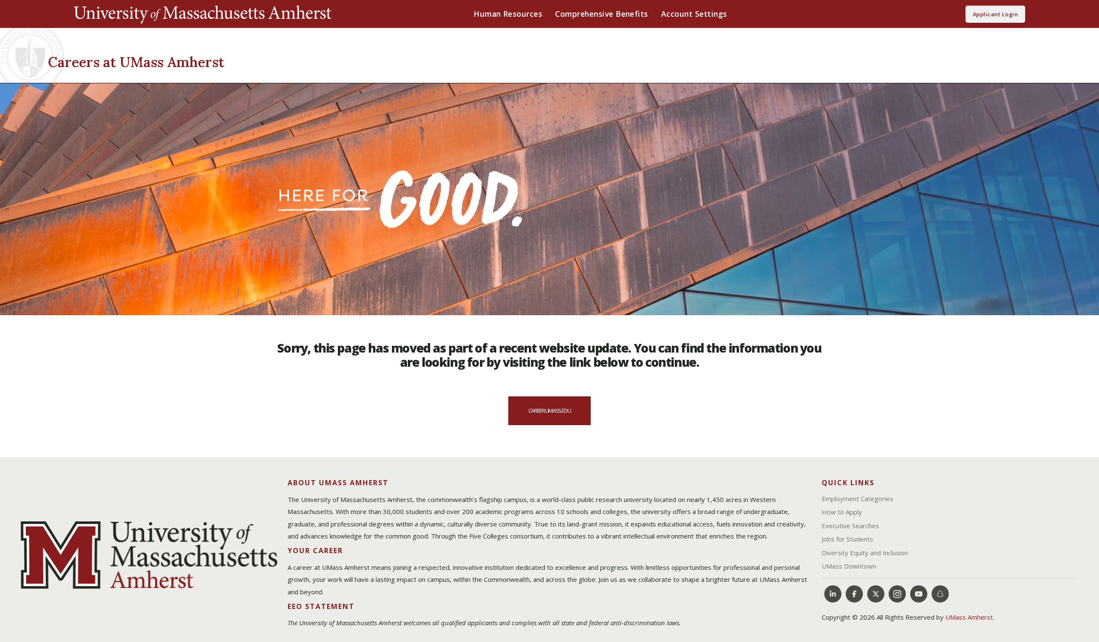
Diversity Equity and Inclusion (865, 552)
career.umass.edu (549, 410)
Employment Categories (857, 498)
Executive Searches (850, 525)
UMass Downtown (849, 566)
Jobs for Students (847, 539)
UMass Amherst (969, 617)
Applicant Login (995, 14)
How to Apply (842, 512)
